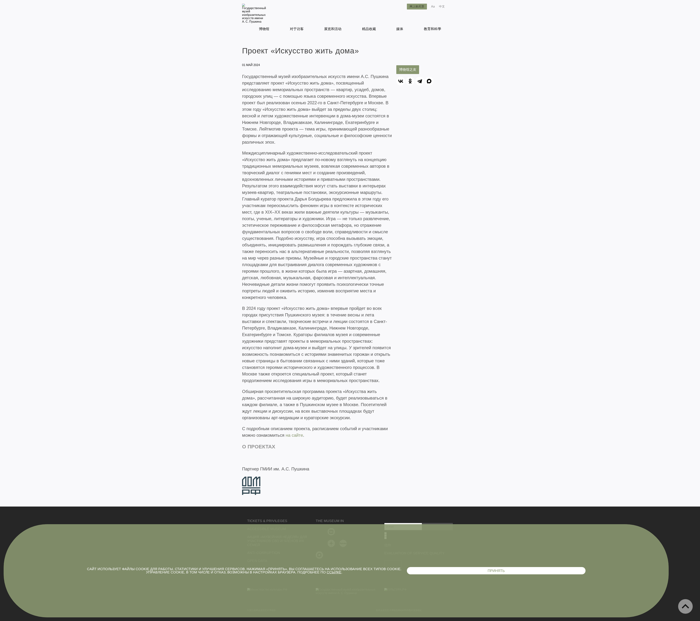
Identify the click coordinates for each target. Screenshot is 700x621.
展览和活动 (332, 29)
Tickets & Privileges (267, 521)
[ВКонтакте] (400, 81)
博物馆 (264, 29)
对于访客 (297, 29)
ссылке (334, 572)
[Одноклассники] (410, 81)
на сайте (294, 435)
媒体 (399, 29)
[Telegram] (419, 81)
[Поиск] (401, 6)
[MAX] (429, 81)
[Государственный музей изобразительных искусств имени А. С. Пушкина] (254, 21)
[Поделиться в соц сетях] (453, 6)
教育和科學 (432, 29)
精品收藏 (369, 29)
